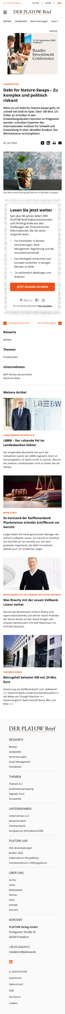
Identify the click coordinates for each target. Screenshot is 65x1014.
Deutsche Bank (17, 820)
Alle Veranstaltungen (20, 847)
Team (12, 885)
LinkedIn (10, 962)
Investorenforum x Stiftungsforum (28, 862)
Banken (7, 21)
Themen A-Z (15, 783)
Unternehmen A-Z (19, 815)
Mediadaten (15, 889)
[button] (42, 143)
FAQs (12, 899)
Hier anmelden (45, 305)
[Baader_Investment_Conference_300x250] (33, 54)
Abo (59, 3)
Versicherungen (39, 21)
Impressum (15, 977)
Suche (35, 3)
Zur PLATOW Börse (12, 3)
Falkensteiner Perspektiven (24, 857)
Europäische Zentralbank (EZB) (26, 830)
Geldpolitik (21, 21)
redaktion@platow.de (22, 952)
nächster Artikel (47, 323)
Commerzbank (17, 825)
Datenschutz (16, 984)
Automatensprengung (21, 788)
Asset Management (19, 761)
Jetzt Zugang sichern (32, 287)
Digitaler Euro (16, 793)
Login (48, 3)
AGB (11, 990)
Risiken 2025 (16, 852)
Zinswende (15, 798)
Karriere (13, 909)
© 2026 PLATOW (18, 971)
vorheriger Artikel (19, 323)
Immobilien (15, 766)
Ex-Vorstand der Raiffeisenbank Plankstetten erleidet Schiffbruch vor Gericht (31, 522)
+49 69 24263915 (19, 947)
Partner (13, 894)
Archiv (12, 880)
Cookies (13, 1003)
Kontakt (13, 904)
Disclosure (15, 996)
